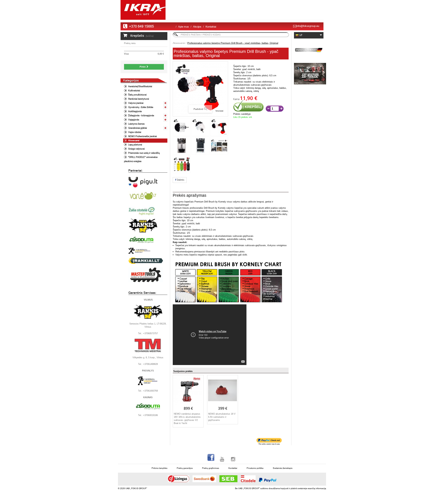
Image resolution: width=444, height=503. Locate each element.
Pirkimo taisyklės (159, 468)
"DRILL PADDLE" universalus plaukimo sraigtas (141, 159)
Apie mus (183, 26)
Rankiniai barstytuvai (138, 99)
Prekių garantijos (185, 468)
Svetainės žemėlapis (282, 468)
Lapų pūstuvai (135, 144)
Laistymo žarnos (136, 124)
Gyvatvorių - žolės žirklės (140, 107)
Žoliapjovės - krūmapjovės (141, 115)
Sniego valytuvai (136, 149)
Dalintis (180, 180)
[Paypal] (267, 480)
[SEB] (228, 478)
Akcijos (197, 26)
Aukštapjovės (135, 111)
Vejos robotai (134, 132)
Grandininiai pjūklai (137, 128)
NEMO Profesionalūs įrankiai (142, 136)
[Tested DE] (308, 49)
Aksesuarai (133, 140)
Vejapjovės (133, 119)
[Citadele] (248, 478)
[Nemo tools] (308, 73)
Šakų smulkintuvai (137, 94)
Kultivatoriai (134, 90)
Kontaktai (211, 26)
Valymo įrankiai (135, 103)
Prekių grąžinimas (210, 468)
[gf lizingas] (178, 478)
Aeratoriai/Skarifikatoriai (140, 86)
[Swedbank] (204, 478)
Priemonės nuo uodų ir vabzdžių (144, 153)
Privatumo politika (255, 468)
